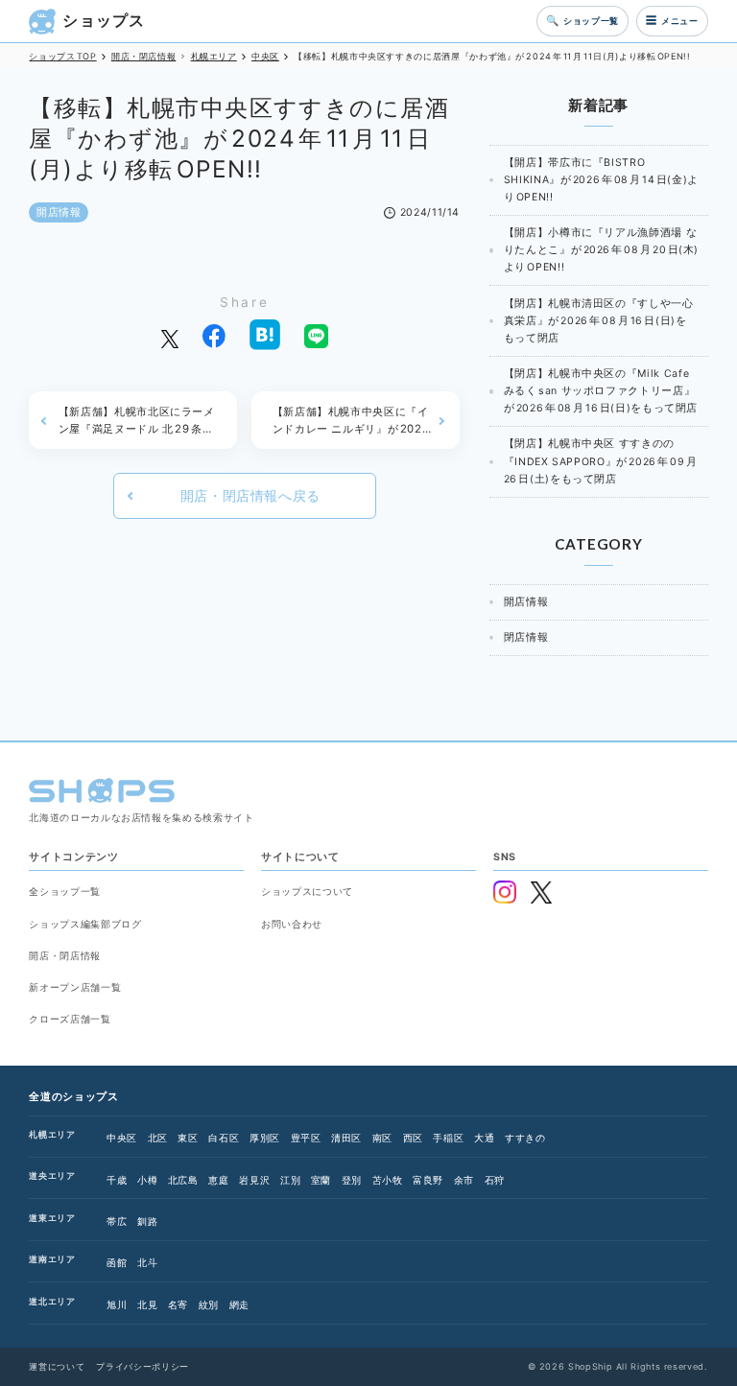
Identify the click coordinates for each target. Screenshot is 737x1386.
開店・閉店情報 (64, 955)
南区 (382, 1137)
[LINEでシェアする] (315, 334)
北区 (158, 1137)
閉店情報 (526, 637)
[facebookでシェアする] (214, 334)
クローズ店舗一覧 (69, 1018)
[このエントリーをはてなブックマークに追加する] (265, 334)
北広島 (183, 1180)
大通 (484, 1137)
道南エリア (52, 1259)
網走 (239, 1304)
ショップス (103, 21)
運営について (56, 1366)
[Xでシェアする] (169, 334)
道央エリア (52, 1175)
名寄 (178, 1304)
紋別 (209, 1304)
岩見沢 (254, 1180)
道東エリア (52, 1217)
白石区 (223, 1137)
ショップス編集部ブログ (85, 923)
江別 (290, 1180)
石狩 (495, 1180)
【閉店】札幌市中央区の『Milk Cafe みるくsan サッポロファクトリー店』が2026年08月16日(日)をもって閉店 (601, 390)
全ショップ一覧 (64, 891)
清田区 (346, 1137)
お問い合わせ (291, 923)
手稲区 (448, 1137)
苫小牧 (387, 1180)
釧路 (147, 1221)
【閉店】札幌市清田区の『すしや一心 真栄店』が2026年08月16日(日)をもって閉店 (599, 320)
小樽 (147, 1180)
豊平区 (306, 1137)
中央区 (122, 1137)
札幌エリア (52, 1134)
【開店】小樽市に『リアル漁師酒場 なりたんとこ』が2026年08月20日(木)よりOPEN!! (601, 249)
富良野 (428, 1180)
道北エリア (52, 1301)
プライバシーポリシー (142, 1366)
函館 (117, 1262)
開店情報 (59, 212)
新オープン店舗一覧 (75, 987)
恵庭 (218, 1180)
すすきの (525, 1137)
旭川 (117, 1304)
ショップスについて (307, 891)
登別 (352, 1180)
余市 (464, 1180)
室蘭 (321, 1180)
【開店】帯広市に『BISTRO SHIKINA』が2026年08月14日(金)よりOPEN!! (601, 179)
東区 (188, 1137)
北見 (147, 1304)
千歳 (117, 1180)
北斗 (147, 1262)
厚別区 (265, 1137)
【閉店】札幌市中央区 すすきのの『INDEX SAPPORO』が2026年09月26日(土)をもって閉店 (601, 460)
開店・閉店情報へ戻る (250, 496)
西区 (413, 1137)
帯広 (117, 1221)
